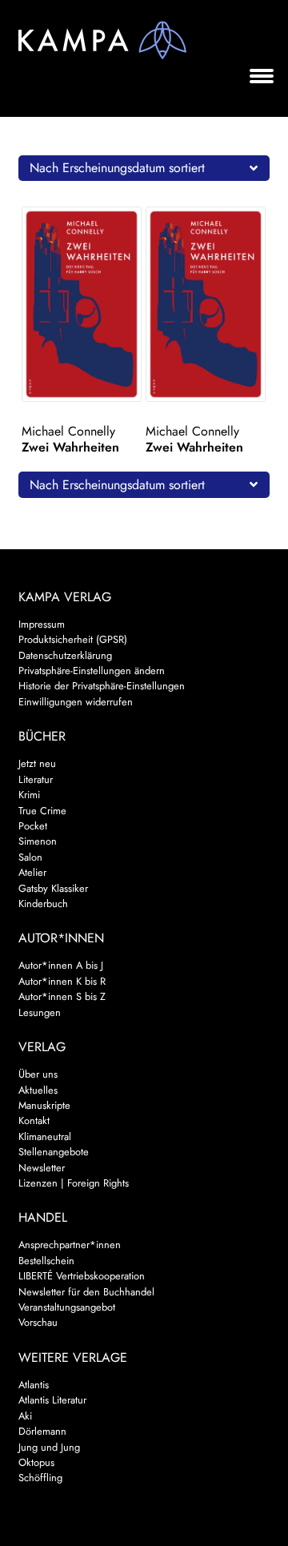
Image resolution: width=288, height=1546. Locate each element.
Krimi (29, 794)
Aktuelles (38, 1090)
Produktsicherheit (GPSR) (72, 639)
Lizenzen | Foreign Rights (73, 1183)
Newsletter (41, 1167)
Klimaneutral (44, 1136)
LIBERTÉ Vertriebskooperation (81, 1275)
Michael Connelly (68, 431)
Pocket (32, 825)
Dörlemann (42, 1431)
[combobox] (144, 168)
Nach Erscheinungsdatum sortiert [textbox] (117, 168)
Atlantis (33, 1384)
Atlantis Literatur (52, 1399)
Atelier (32, 872)
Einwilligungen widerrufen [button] (75, 701)
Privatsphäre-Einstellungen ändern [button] (91, 670)
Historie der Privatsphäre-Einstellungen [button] (101, 685)
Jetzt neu (37, 763)
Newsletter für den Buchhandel (86, 1291)
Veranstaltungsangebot (66, 1307)
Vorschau (38, 1322)
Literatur (35, 779)
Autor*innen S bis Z (62, 996)
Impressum (41, 624)
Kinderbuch (43, 903)
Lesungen (39, 1012)
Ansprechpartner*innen (69, 1244)
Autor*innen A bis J (60, 965)
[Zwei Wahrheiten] (82, 304)
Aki (25, 1416)
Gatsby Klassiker (53, 888)
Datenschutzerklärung (65, 655)
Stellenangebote (53, 1151)
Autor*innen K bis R (62, 981)
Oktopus (36, 1462)
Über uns (38, 1074)
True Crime (42, 810)
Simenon (37, 841)
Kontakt (34, 1120)
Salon (30, 857)
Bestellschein (46, 1260)
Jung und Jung (49, 1447)
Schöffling (40, 1477)
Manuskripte (44, 1105)
